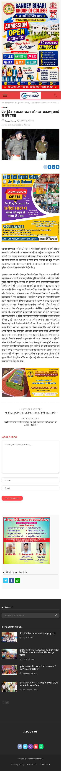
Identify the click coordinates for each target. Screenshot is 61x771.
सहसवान (5, 107)
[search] (55, 95)
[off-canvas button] (5, 95)
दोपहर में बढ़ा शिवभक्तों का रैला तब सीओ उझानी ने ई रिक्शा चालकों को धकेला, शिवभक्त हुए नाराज (39, 653)
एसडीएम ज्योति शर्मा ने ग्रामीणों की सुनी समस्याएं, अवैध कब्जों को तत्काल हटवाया (30, 423)
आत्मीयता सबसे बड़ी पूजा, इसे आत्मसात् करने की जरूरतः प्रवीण (30, 412)
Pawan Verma (10, 121)
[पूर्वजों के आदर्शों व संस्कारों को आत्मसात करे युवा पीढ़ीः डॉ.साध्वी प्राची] (9, 670)
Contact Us (32, 764)
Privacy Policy (17, 764)
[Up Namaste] (30, 95)
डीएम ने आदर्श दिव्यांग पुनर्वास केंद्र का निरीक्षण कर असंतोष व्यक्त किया (39, 684)
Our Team (45, 764)
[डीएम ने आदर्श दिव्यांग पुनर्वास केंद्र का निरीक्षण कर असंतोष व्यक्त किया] (9, 687)
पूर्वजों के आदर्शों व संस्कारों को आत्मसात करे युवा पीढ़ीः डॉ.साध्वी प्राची (38, 667)
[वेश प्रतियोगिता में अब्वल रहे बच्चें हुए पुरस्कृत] (9, 637)
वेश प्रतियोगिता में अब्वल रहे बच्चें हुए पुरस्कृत (38, 633)
